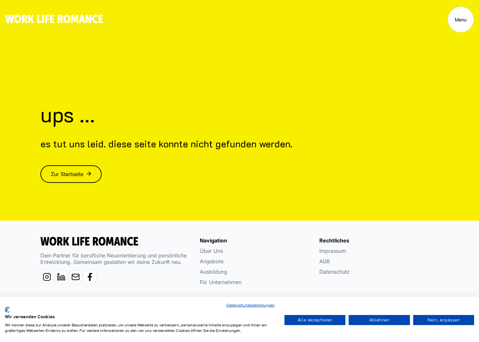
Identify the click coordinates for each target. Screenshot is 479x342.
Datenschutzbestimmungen (250, 305)
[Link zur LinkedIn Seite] (62, 281)
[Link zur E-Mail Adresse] (76, 281)
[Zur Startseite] (54, 20)
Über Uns (211, 251)
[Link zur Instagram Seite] (47, 281)
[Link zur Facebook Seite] (89, 281)
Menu (461, 19)
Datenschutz (334, 271)
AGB (324, 261)
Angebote (212, 261)
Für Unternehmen (220, 282)
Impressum (332, 251)
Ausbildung (213, 271)
